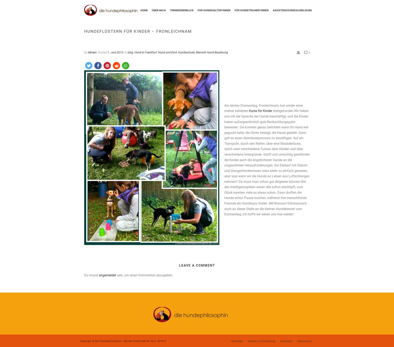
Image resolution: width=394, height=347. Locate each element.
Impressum (286, 341)
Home (144, 10)
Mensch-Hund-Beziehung (212, 52)
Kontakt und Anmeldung (261, 341)
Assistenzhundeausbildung (292, 10)
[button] (88, 65)
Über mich (159, 10)
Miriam (92, 52)
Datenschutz (305, 341)
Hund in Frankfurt (145, 52)
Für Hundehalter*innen (214, 10)
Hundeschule (186, 52)
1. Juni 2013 (115, 52)
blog (130, 52)
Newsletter (237, 341)
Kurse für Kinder (260, 111)
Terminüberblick (182, 10)
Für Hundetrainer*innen (252, 10)
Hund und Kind (167, 52)
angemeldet (107, 275)
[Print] (298, 52)
